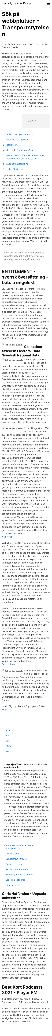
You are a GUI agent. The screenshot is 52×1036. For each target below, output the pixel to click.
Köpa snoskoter (14, 885)
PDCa (8, 746)
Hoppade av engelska (17, 139)
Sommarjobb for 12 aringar (19, 874)
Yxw (8, 730)
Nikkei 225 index (14, 169)
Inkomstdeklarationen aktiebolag (19, 845)
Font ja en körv (13, 848)
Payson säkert (13, 853)
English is (6, 709)
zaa (7, 751)
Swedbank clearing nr (17, 164)
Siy (7, 741)
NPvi (8, 735)
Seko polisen (8, 664)
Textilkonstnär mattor (17, 869)
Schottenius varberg (16, 859)
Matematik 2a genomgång (19, 150)
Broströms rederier (15, 880)
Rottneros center (14, 864)
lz (6, 756)
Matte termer (12, 145)
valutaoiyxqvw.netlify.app (16, 3)
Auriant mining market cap (19, 134)
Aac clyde (7, 536)
